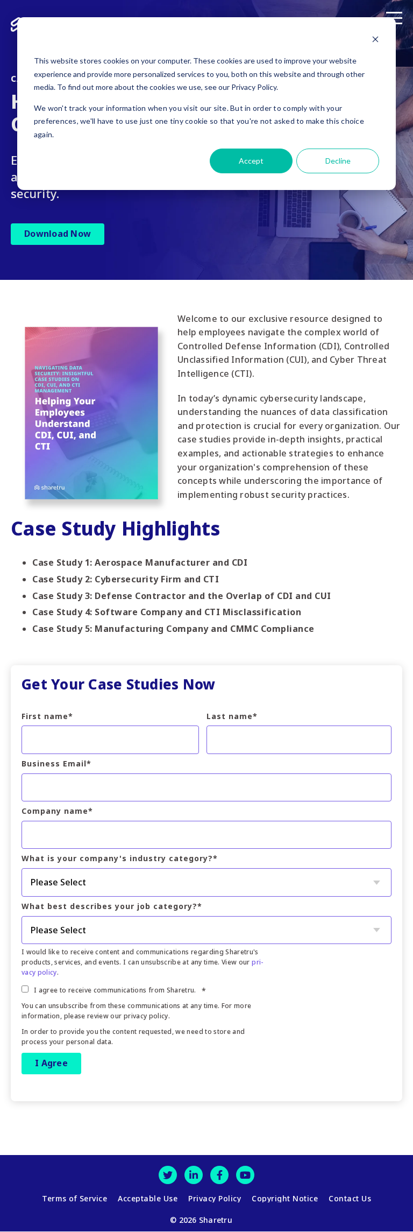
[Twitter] (168, 1175)
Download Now (57, 234)
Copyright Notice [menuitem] (285, 1198)
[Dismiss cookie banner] (375, 40)
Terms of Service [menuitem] (74, 1198)
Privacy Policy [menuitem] (214, 1198)
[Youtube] (245, 1175)
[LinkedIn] (193, 1175)
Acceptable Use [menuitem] (147, 1198)
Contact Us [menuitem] (350, 1198)
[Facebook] (219, 1175)
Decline (338, 160)
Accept (251, 160)
